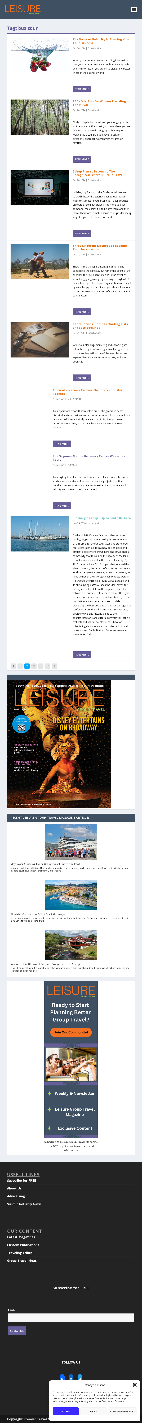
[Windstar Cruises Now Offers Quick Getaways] (71, 895)
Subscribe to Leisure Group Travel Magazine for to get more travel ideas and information (71, 1146)
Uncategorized (95, 523)
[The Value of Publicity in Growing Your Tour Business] (40, 55)
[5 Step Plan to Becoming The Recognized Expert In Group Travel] (40, 187)
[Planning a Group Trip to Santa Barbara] (40, 533)
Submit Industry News (24, 1204)
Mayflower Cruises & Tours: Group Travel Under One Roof (45, 864)
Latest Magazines (21, 1237)
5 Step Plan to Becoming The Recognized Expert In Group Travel (98, 173)
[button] (135, 1385)
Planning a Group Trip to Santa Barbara (102, 518)
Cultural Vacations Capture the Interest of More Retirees (88, 392)
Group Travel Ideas (22, 1260)
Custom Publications (23, 1245)
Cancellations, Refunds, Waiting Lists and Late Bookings (100, 326)
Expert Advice (94, 48)
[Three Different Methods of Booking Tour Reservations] (40, 261)
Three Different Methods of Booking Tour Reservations (100, 247)
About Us (14, 1188)
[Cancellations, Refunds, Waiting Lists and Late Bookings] (40, 339)
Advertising (16, 1196)
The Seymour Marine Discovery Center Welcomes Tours (89, 458)
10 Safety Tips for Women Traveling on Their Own (101, 103)
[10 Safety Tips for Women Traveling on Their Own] (40, 117)
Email (12, 1310)
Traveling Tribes (19, 1253)
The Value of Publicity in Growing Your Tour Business (101, 41)
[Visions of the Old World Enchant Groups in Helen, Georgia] (71, 945)
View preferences (122, 1411)
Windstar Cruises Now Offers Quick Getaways (38, 914)
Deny (93, 1411)
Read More (82, 89)
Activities (72, 464)
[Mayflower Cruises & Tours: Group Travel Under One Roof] (71, 842)
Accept (65, 1411)
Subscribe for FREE (21, 1180)
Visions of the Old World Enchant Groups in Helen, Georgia (46, 964)
